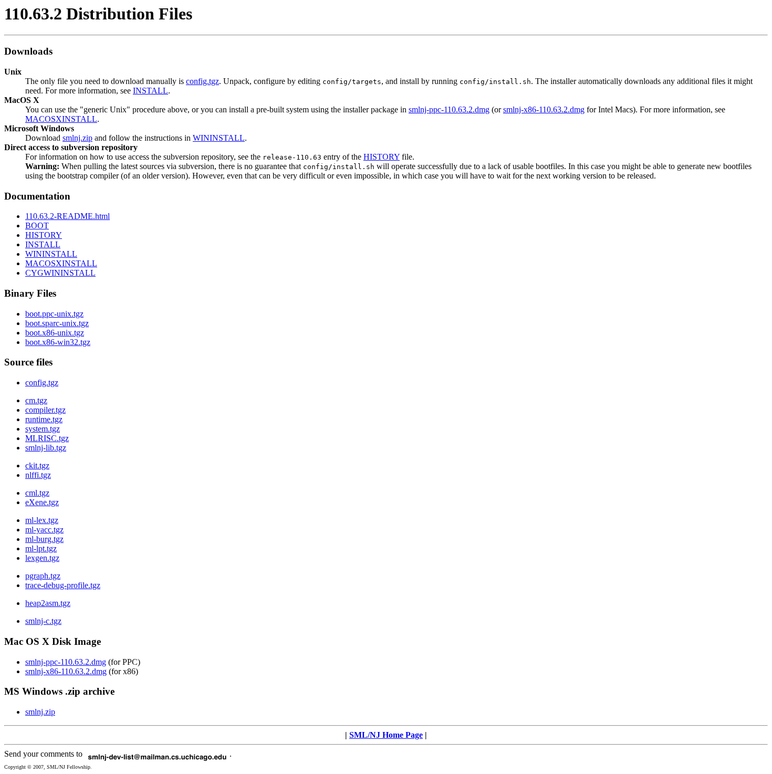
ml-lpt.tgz (41, 548)
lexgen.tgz (42, 557)
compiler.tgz (45, 409)
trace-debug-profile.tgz (62, 585)
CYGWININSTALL (60, 272)
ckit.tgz (37, 465)
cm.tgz (36, 400)
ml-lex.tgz (41, 520)
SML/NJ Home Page (386, 734)
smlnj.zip (77, 137)
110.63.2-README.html (67, 216)
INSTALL (150, 90)
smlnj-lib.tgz (45, 447)
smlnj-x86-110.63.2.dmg (544, 109)
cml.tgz (37, 492)
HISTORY (381, 156)
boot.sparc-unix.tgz (57, 323)
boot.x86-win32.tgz (57, 342)
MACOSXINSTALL (61, 118)
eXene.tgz (42, 502)
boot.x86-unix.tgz (54, 332)
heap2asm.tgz (47, 603)
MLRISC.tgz (47, 438)
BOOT (37, 225)
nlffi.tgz (38, 474)
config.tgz (202, 81)
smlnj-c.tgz (43, 620)
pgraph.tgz (42, 575)
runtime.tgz (43, 419)
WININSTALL (219, 137)
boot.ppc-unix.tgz (54, 313)
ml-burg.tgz (44, 539)
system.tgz (42, 428)
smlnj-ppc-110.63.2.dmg (449, 109)
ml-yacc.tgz (44, 529)
